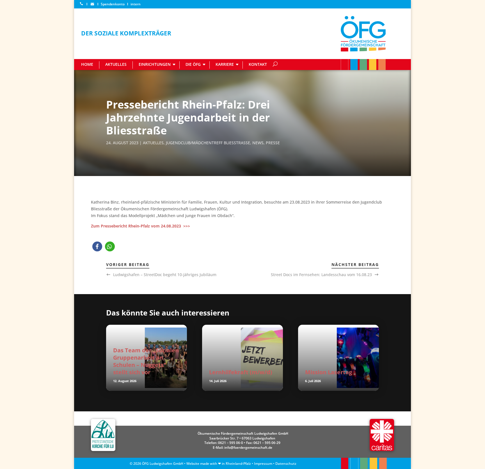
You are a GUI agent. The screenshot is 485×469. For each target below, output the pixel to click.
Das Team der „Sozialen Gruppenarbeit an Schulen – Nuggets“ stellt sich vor (146, 361)
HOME (87, 64)
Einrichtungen (155, 64)
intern (136, 4)
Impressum (263, 463)
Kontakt (258, 64)
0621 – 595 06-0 (230, 442)
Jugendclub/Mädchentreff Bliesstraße (208, 142)
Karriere (225, 64)
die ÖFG (193, 64)
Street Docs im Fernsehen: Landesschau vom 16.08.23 (321, 274)
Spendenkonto (113, 4)
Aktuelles (116, 64)
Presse (273, 142)
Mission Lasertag (328, 372)
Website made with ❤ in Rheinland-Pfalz (218, 463)
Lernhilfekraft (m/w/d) (240, 372)
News (258, 142)
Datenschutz (285, 463)
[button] (97, 246)
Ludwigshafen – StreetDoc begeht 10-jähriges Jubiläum (164, 274)
